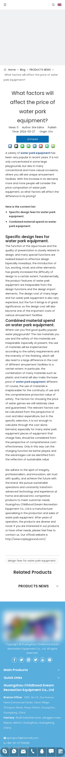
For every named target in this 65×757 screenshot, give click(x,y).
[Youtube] (42, 659)
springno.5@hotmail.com (22, 738)
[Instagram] (49, 659)
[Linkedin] (28, 659)
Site (50, 131)
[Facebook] (14, 659)
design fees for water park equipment (32, 560)
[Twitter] (35, 659)
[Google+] (21, 659)
